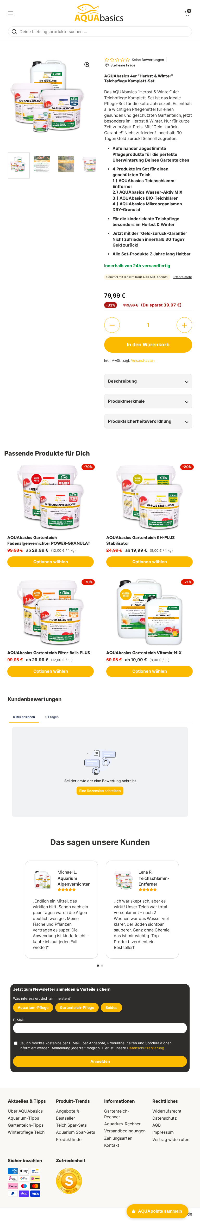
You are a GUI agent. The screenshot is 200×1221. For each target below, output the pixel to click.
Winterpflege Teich (26, 1132)
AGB (156, 1125)
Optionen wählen (50, 561)
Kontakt (111, 1145)
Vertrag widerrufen (170, 1139)
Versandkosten (142, 361)
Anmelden (100, 1061)
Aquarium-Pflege (33, 1007)
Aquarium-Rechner (122, 1123)
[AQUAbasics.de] (98, 13)
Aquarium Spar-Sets (75, 1132)
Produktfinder (69, 1139)
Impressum (163, 1132)
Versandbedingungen (125, 1130)
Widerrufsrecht (167, 1111)
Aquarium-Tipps (23, 1118)
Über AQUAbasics (25, 1111)
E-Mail (18, 1020)
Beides (111, 1007)
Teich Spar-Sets (71, 1125)
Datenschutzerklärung (145, 1048)
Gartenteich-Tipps (25, 1125)
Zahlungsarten (118, 1138)
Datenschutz (164, 1118)
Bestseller (65, 1118)
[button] (112, 325)
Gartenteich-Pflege (77, 1007)
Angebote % (68, 1111)
